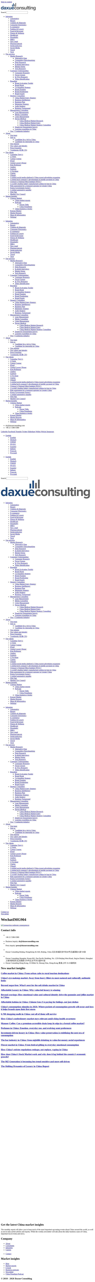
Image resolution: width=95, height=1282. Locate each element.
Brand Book (19, 85)
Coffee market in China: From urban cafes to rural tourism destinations (35, 973)
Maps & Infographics (18, 215)
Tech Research (20, 69)
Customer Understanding (19, 71)
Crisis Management (22, 117)
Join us (12, 137)
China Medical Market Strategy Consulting (35, 125)
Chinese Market (16, 198)
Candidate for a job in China (25, 140)
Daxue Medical (20, 119)
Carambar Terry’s (16, 155)
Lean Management (21, 112)
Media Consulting (21, 115)
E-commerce (14, 27)
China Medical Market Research (31, 121)
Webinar (13, 217)
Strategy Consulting (17, 96)
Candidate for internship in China (27, 142)
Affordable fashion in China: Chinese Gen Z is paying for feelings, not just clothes (39, 1002)
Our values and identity (18, 146)
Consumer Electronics (18, 25)
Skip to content (6, 2)
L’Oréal (13, 157)
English (8, 436)
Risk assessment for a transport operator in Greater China (31, 186)
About (8, 133)
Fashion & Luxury (17, 29)
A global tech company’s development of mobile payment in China (34, 180)
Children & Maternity (18, 23)
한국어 (13, 444)
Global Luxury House (18, 163)
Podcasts (18, 202)
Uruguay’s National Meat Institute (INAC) (25, 182)
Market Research (16, 56)
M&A (12, 39)
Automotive (14, 19)
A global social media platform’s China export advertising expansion (35, 177)
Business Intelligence (22, 100)
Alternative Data (21, 58)
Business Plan (20, 102)
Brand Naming (20, 90)
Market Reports (16, 213)
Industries (9, 16)
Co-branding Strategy (23, 87)
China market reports (22, 200)
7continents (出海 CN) (18, 150)
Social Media (15, 48)
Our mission (14, 144)
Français (13, 451)
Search (3, 12)
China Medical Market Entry (29, 123)
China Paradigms (25, 207)
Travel (12, 50)
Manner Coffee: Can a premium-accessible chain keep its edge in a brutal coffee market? (43, 1023)
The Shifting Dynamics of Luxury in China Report (25, 1066)
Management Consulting (19, 110)
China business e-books (23, 209)
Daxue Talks (24, 205)
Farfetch (13, 169)
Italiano (13, 449)
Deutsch (13, 440)
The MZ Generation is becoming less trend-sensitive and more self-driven (35, 1061)
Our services (10, 54)
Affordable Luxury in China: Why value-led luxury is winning (30, 990)
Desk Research (20, 62)
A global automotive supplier (20, 190)
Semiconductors (16, 46)
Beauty (12, 21)
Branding (13, 81)
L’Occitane (14, 171)
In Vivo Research (21, 77)
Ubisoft (13, 175)
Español (13, 447)
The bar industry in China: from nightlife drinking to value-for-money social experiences (43, 1040)
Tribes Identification (22, 79)
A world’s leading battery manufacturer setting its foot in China (33, 184)
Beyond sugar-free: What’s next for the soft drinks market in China (33, 985)
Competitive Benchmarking (25, 60)
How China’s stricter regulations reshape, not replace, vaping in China (34, 1049)
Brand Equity (20, 94)
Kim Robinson (15, 165)
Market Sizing (20, 67)
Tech (12, 52)
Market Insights (11, 196)
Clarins (12, 173)
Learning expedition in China (25, 129)
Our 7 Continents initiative (20, 131)
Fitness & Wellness (17, 33)
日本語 (13, 442)
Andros (13, 167)
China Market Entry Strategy (25, 98)
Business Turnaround (22, 108)
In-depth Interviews (22, 64)
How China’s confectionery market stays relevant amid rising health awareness (38, 1018)
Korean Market (15, 211)
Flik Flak (13, 192)
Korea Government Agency (20, 188)
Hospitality (14, 37)
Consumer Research (22, 73)
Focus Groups (20, 75)
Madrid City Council (17, 194)
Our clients (10, 152)
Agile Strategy (20, 106)
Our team (13, 135)
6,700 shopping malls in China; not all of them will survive (28, 1014)
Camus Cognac (15, 159)
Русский (13, 453)
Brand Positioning (21, 92)
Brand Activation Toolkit (24, 83)
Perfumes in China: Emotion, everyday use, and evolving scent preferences (36, 1028)
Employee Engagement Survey (26, 127)
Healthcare (14, 35)
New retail (14, 42)
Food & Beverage (16, 31)
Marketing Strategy (22, 104)
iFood (12, 161)
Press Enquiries (15, 148)
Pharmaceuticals (16, 44)
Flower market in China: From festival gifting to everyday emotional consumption (40, 1045)
